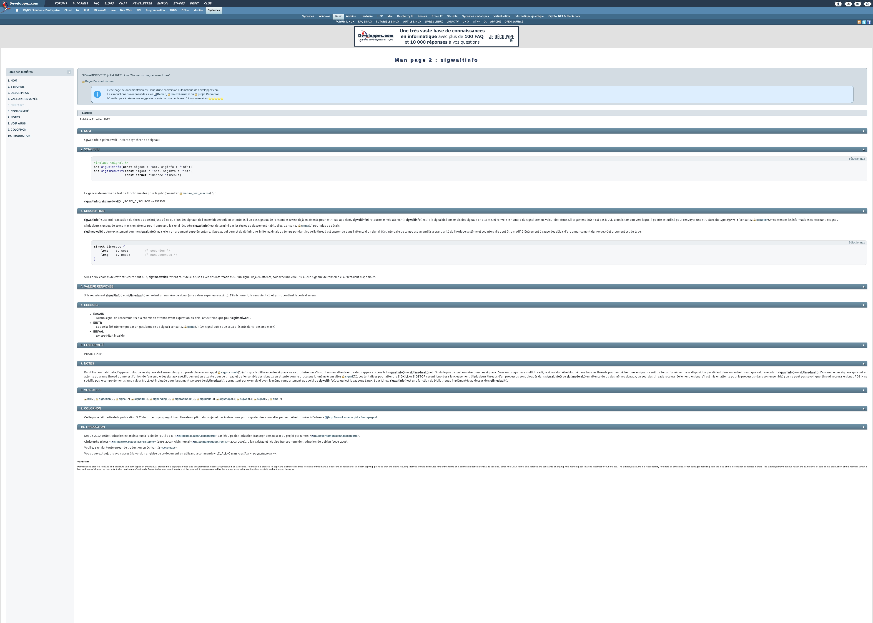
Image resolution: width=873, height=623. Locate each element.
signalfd (139, 399)
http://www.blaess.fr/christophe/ (134, 441)
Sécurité (452, 16)
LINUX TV (453, 21)
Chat (122, 3)
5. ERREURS (16, 105)
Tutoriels (80, 3)
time (275, 399)
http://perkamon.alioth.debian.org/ (335, 435)
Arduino (351, 16)
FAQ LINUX (365, 21)
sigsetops (225, 399)
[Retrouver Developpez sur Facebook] (869, 22)
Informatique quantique (529, 16)
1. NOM (12, 80)
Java (112, 10)
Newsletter (142, 3)
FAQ (96, 3)
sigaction (762, 219)
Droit (194, 3)
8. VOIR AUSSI (17, 123)
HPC (380, 16)
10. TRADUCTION (19, 135)
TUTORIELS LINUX (387, 21)
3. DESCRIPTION (18, 92)
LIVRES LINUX (434, 21)
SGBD (173, 10)
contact (170, 447)
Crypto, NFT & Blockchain (564, 16)
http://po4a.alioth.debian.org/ (197, 435)
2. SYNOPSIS (16, 86)
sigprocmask (229, 372)
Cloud (68, 10)
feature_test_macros (196, 193)
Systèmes (214, 10)
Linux (338, 16)
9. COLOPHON (17, 129)
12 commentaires (197, 98)
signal (305, 225)
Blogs (109, 3)
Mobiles (198, 10)
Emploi (162, 3)
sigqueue (205, 399)
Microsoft (100, 10)
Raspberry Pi (405, 16)
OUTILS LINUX (412, 21)
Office (185, 10)
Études (179, 3)
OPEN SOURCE (513, 21)
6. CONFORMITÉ (18, 111)
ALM (86, 10)
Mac (390, 16)
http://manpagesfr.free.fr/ (211, 441)
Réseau (422, 16)
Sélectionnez (857, 158)
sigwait (244, 399)
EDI (139, 10)
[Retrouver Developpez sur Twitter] (864, 22)
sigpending (160, 399)
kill (89, 399)
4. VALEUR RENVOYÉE (23, 99)
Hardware (367, 16)
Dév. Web (126, 10)
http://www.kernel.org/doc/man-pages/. (352, 417)
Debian (161, 94)
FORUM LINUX (345, 21)
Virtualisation (502, 16)
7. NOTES (14, 117)
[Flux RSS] (859, 22)
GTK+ (476, 21)
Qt (485, 21)
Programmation (155, 10)
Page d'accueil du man (99, 81)
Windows (324, 16)
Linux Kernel (179, 94)
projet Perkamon (208, 94)
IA (77, 10)
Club (207, 3)
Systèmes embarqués (475, 16)
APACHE (495, 21)
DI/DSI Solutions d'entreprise (41, 10)
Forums (60, 3)
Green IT (437, 16)
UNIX (465, 21)
